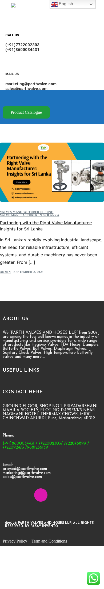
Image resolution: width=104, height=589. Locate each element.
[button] (56, 98)
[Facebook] (9, 495)
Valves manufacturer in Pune (26, 212)
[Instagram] (40, 495)
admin (5, 271)
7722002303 (50, 444)
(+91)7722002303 (22, 44)
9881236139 (37, 448)
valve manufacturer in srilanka (29, 215)
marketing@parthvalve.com (31, 83)
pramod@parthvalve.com (25, 469)
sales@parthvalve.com (26, 88)
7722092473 (13, 448)
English (65, 4)
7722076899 (75, 444)
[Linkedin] (25, 495)
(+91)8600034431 (22, 49)
